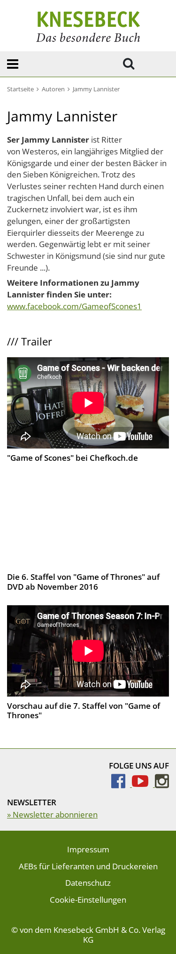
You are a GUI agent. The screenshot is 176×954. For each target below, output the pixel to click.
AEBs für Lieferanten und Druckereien (88, 866)
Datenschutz (88, 882)
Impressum (88, 849)
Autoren (53, 89)
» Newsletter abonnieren (52, 814)
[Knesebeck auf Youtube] (143, 783)
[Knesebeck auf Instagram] (162, 783)
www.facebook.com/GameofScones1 (74, 306)
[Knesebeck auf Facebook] (121, 783)
